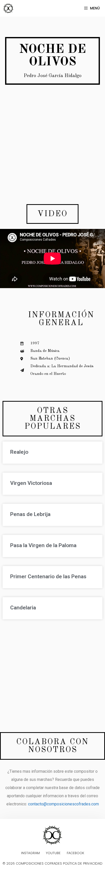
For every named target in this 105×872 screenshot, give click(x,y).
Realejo (19, 452)
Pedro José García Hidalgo (53, 75)
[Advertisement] (52, 150)
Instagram (30, 853)
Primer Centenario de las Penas (48, 576)
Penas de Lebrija (30, 514)
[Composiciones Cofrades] (10, 8)
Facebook (75, 853)
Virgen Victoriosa (31, 483)
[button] (52, 214)
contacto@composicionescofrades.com (63, 804)
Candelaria (23, 608)
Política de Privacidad (82, 863)
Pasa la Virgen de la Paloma (43, 545)
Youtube (53, 853)
